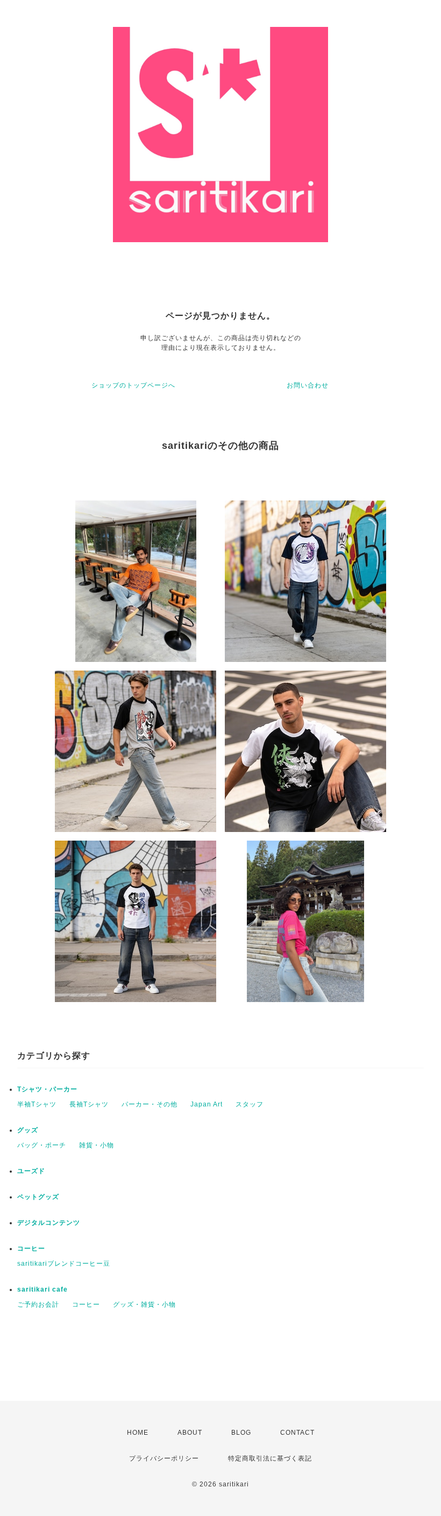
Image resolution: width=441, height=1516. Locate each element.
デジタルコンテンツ (48, 1222)
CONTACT (297, 1432)
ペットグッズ (38, 1197)
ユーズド (31, 1171)
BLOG (241, 1432)
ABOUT (189, 1432)
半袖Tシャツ (36, 1104)
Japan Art (206, 1104)
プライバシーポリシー (164, 1458)
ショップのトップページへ (133, 385)
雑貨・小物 (96, 1145)
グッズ (27, 1130)
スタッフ (250, 1104)
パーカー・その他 (149, 1104)
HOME (137, 1432)
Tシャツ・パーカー (47, 1089)
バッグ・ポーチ (41, 1145)
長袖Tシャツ (89, 1104)
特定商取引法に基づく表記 (270, 1458)
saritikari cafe (42, 1289)
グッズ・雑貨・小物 (144, 1304)
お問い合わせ (308, 385)
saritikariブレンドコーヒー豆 (63, 1263)
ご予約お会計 (38, 1304)
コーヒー (31, 1248)
